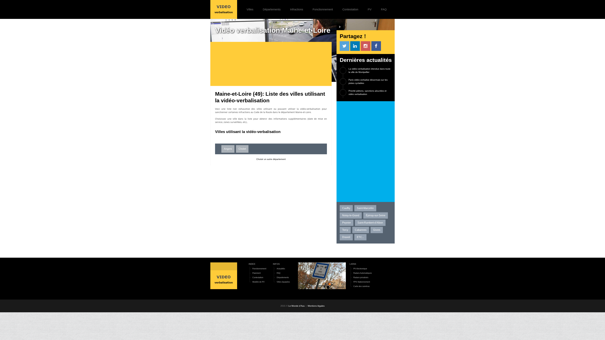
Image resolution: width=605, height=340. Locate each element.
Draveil (346, 237)
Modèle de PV (258, 282)
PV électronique (360, 269)
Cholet (242, 148)
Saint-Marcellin (365, 208)
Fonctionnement (323, 9)
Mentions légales (316, 306)
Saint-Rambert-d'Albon (370, 222)
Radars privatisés (360, 277)
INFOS (276, 264)
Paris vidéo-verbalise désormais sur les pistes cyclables (368, 81)
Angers (228, 148)
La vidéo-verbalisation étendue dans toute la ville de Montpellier (369, 70)
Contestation (350, 9)
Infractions (296, 9)
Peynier (346, 222)
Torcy (345, 230)
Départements (272, 9)
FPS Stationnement (361, 282)
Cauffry (346, 208)
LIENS (353, 264)
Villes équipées (283, 282)
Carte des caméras (361, 286)
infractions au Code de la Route (255, 112)
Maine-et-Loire (303, 112)
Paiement (256, 273)
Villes (250, 9)
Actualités (281, 269)
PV (370, 9)
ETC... (360, 237)
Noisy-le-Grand (350, 215)
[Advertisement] (273, 64)
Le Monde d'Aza (296, 306)
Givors (376, 230)
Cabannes (360, 230)
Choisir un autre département (271, 159)
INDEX (252, 264)
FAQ (384, 9)
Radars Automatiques (362, 273)
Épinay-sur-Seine (375, 215)
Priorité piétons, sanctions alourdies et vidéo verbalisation (367, 92)
